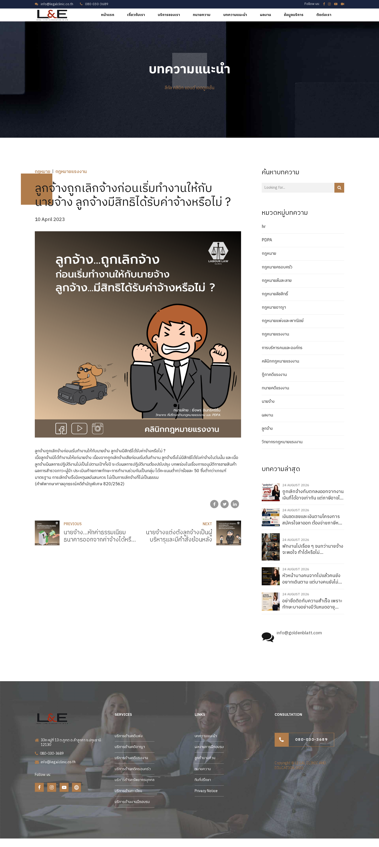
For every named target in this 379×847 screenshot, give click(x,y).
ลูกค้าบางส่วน (205, 758)
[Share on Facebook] (214, 504)
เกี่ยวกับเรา (136, 15)
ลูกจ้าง (267, 428)
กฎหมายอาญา (274, 307)
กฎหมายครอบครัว (277, 267)
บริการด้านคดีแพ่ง (129, 736)
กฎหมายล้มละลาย (277, 280)
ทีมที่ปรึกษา (203, 780)
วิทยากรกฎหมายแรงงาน (282, 442)
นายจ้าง (268, 401)
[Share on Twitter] (224, 504)
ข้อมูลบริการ (293, 15)
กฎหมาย (42, 172)
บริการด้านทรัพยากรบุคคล (134, 780)
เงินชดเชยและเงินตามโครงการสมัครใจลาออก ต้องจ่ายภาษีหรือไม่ (313, 520)
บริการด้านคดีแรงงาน (131, 758)
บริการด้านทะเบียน (128, 791)
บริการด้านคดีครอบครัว (133, 769)
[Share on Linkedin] (235, 504)
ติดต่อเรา (323, 15)
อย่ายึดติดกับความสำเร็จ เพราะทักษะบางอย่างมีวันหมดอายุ (312, 604)
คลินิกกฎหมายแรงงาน (280, 361)
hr (264, 227)
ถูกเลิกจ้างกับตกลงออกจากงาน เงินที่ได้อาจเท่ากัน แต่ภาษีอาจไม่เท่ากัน (313, 495)
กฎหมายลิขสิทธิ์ (275, 294)
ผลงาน (265, 15)
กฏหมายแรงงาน (71, 172)
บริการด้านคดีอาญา (130, 747)
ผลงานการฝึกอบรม (209, 747)
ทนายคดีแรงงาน (275, 388)
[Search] (339, 188)
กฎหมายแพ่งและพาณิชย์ (282, 321)
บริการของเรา (169, 15)
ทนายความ (201, 15)
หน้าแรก (107, 15)
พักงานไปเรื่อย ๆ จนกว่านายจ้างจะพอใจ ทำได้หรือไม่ (312, 549)
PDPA (267, 240)
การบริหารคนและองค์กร (282, 348)
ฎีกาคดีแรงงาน (274, 375)
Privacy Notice (206, 791)
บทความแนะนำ (235, 15)
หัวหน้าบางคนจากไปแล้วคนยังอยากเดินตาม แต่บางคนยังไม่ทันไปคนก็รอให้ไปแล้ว (313, 579)
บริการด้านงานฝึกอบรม (132, 802)
